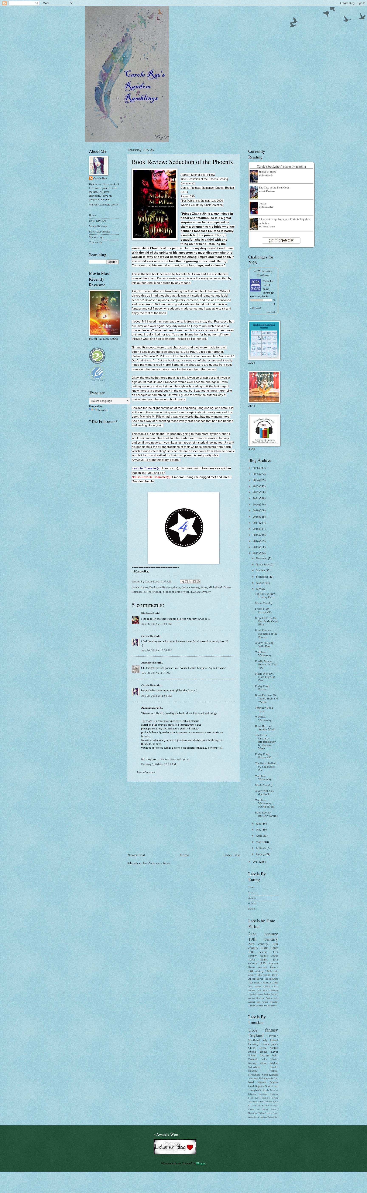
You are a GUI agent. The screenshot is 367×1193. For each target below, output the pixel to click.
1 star (251, 887)
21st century (263, 934)
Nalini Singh (266, 175)
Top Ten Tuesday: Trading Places (265, 595)
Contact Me (96, 242)
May (259, 829)
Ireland (274, 1040)
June (259, 823)
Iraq (258, 1109)
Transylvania (254, 1090)
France (273, 1035)
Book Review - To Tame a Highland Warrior (266, 699)
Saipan (268, 1113)
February (261, 847)
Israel (251, 1082)
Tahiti (256, 1117)
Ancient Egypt (255, 979)
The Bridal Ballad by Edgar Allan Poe (265, 767)
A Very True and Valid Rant (264, 644)
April (259, 835)
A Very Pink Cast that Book (264, 792)
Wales (275, 1055)
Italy (265, 1040)
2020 (256, 504)
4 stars (144, 587)
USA (252, 1030)
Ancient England (271, 994)
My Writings (96, 237)
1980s (264, 959)
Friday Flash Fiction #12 (263, 756)
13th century (264, 975)
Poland (252, 1055)
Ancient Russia (270, 986)
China (251, 1047)
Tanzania (263, 1117)
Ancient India (272, 998)
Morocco (274, 1109)
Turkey (274, 1078)
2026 (256, 468)
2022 (256, 492)
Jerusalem (253, 1078)
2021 (256, 498)
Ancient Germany (256, 998)
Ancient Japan (270, 982)
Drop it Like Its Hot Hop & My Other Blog (266, 621)
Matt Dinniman (268, 191)
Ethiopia (251, 1094)
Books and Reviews (160, 587)
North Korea (271, 1086)
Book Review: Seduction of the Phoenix (266, 634)
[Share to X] (190, 581)
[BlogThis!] (186, 581)
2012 (256, 553)
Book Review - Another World (265, 728)
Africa (263, 1063)
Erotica (186, 587)
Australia (264, 1055)
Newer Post (136, 855)
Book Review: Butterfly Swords (266, 814)
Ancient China (271, 979)
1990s (274, 948)
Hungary (252, 1071)
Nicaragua (252, 1113)
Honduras (263, 1094)
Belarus (269, 1101)
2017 (256, 522)
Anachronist (148, 662)
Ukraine (274, 1098)
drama (176, 587)
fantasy (195, 587)
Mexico (274, 1059)
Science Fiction (153, 591)
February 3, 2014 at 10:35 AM (158, 764)
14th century (256, 971)
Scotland (254, 1040)
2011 (256, 861)
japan (275, 1044)
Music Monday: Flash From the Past (265, 677)
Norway (252, 1063)
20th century (258, 944)
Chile (275, 1101)
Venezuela (252, 1101)
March (260, 842)
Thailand (266, 1098)
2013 (256, 547)
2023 (256, 486)
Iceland (251, 1109)
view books (271, 311)
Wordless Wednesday (263, 654)
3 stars (251, 897)
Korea (265, 1074)
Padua (261, 1113)
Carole (266, 281)
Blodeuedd (147, 613)
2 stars (251, 892)
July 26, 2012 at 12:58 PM (156, 650)
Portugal (274, 1071)
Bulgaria (274, 1082)
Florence (265, 1105)
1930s (263, 963)
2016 (256, 528)
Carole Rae (148, 636)
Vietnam (262, 1082)
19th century (263, 939)
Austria (274, 1047)
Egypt (274, 1051)
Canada (265, 1044)
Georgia (274, 1105)
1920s (268, 971)
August (260, 582)
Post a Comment (146, 772)
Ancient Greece (268, 967)
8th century (258, 994)
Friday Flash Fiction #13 (263, 610)
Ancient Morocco (255, 1006)
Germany (253, 1044)
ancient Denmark (270, 990)
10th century (254, 986)
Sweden (274, 1067)
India (264, 1059)
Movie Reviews (98, 226)
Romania (273, 1074)
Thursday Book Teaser (264, 709)
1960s (264, 955)
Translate (102, 410)
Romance (137, 591)
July (258, 588)
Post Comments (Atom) (156, 863)
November (262, 564)
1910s (275, 975)
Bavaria (261, 1101)
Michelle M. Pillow (220, 587)
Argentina (274, 1090)
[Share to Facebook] (194, 581)
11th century (255, 982)
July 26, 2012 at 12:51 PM (156, 623)
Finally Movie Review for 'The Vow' (265, 664)
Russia (252, 1051)
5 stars (251, 908)
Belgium (274, 1063)
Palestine (274, 1094)
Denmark (253, 1059)
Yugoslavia (272, 1117)
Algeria (266, 1090)
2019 (256, 510)
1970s (274, 955)
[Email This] (182, 581)
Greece (263, 1047)
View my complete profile (104, 204)
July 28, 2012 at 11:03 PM (156, 695)
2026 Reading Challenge (263, 272)
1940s (264, 948)
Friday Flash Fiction (262, 688)
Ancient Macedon (270, 1002)
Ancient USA (254, 990)
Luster (262, 203)
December (262, 558)
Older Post (231, 855)
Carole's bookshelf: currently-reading (281, 166)
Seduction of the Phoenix (177, 591)
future (203, 587)
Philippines (264, 1078)
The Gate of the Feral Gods (274, 187)
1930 (250, 994)
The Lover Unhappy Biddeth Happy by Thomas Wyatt (265, 742)
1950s (251, 959)
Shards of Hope (267, 171)
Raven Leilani (267, 207)
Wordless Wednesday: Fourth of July (264, 803)
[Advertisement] (183, 817)
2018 (256, 516)
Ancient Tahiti (270, 1006)
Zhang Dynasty (202, 591)
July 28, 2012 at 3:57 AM (156, 673)
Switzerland (254, 1074)
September (262, 576)
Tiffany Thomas (268, 226)
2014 (256, 541)
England (256, 1035)
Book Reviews (97, 220)
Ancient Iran (254, 1002)
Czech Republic (256, 1086)
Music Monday (264, 603)
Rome (263, 1051)
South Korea (254, 1098)
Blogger (200, 1163)
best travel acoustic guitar (174, 759)
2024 (256, 480)
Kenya (265, 1109)
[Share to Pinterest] (198, 581)
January (260, 854)
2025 (256, 473)
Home (184, 855)
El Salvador (254, 1105)
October (261, 570)
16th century (258, 951)
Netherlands (254, 1067)
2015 (256, 535)
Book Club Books (99, 231)
